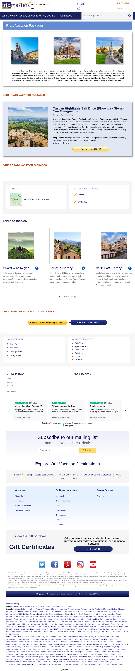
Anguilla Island (96, 637)
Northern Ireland (97, 624)
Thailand (33, 632)
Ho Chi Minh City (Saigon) (100, 647)
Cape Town (102, 642)
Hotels (77, 356)
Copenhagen (35, 644)
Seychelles (115, 627)
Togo (40, 632)
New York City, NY (75, 654)
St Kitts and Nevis (68, 629)
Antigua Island (11, 639)
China (26, 614)
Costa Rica (53, 614)
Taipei (65, 662)
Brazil (67, 612)
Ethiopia (36, 617)
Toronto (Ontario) (105, 662)
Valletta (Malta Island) (71, 664)
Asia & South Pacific (68, 475)
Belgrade (108, 639)
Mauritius (117, 622)
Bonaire (36, 612)
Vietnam (119, 632)
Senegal (101, 627)
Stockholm (46, 662)
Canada (73, 478)
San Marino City (98, 657)
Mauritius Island (113, 652)
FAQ (58, 520)
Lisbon (83, 649)
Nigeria (87, 624)
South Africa (25, 629)
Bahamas (107, 609)
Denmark (94, 614)
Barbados (122, 609)
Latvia (26, 622)
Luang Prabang (113, 649)
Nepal (51, 624)
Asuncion (43, 639)
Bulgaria (89, 612)
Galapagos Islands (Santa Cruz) (17, 647)
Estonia (29, 617)
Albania (18, 609)
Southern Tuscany (61, 268)
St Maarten (87, 629)
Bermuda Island (12, 642)
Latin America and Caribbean (97, 475)
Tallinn (71, 662)
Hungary (56, 619)
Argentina (63, 609)
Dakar (56, 644)
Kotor (43, 649)
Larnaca (77, 649)
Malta (102, 622)
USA (118, 475)
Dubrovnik (98, 644)
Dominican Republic (115, 614)
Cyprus (74, 614)
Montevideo (31, 654)
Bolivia (29, 612)
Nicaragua (79, 624)
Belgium (9, 612)
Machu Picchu (34, 652)
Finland (63, 617)
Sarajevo (36, 659)
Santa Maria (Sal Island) (14, 659)
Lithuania (43, 622)
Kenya (8, 622)
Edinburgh (106, 644)
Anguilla (39, 609)
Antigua (117, 637)
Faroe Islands (45, 617)
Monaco (9, 624)
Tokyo (95, 662)
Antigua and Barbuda (50, 609)
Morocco (26, 624)
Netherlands (59, 624)
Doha (66, 644)
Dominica (102, 614)
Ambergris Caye (55, 637)
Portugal (38, 627)
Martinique (109, 622)
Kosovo (15, 622)
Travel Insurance (63, 501)
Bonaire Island (24, 642)
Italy (93, 619)
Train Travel (80, 343)
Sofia (75, 659)
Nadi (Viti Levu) (48, 654)
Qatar (54, 627)
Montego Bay (21, 654)
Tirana (89, 662)
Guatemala (23, 619)
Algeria (24, 609)
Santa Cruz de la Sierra (113, 657)
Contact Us (19, 501)
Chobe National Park (13, 644)
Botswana (59, 612)
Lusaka (122, 649)
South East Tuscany (109, 268)
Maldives (95, 622)
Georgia (90, 617)
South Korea (35, 629)
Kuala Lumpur (58, 649)
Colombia (33, 614)
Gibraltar (112, 617)
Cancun (94, 642)
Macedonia (69, 622)
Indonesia (75, 619)
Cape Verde (113, 612)
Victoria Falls (85, 664)
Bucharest (62, 642)
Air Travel (78, 360)
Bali (69, 639)
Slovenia (17, 629)
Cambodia (97, 612)
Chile (21, 614)
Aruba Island (34, 639)
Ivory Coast (100, 619)
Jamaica (109, 619)
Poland (31, 627)
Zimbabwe (16, 634)
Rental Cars (80, 350)
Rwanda (76, 627)
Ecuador (9, 617)
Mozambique (35, 624)
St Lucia (79, 629)
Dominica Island (75, 644)
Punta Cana (10, 657)
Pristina (118, 654)
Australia (84, 609)
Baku (65, 639)
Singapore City (60, 659)
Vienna (93, 664)
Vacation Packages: (13, 604)
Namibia (45, 624)
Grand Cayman (54, 647)
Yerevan (107, 664)
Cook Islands (43, 614)
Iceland (63, 619)
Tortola (29, 664)
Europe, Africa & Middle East (24, 607)
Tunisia (45, 632)
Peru (16, 627)
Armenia (71, 609)
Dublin (90, 644)
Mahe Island (51, 652)
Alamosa (38, 637)
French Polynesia (79, 617)
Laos (20, 622)
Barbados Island (85, 639)
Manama (73, 652)
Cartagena (118, 642)
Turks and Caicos (62, 632)
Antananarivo (108, 637)
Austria (91, 609)
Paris (106, 654)
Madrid (43, 652)
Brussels (54, 642)
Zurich (121, 664)
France (69, 617)
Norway (107, 624)
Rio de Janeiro (55, 657)
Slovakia (9, 629)
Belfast (101, 639)
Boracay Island (36, 642)
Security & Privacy (22, 510)
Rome (9, 379)
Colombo (26, 644)
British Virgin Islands (77, 612)
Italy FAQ (13, 344)
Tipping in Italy (16, 352)
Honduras (38, 619)
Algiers (45, 637)
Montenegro (17, 624)
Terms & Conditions (23, 506)
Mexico (124, 622)
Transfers (79, 353)
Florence (10, 386)
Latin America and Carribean (62, 607)
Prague (112, 654)
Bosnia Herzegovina (47, 612)
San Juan (87, 657)
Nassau (65, 654)
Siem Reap (50, 659)
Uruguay (89, 632)
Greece (118, 617)
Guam (16, 619)
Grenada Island (66, 647)
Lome (97, 649)
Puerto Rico (46, 627)
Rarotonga (20, 657)
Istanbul (22, 649)
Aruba (77, 609)
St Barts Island (84, 659)
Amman (65, 637)
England (22, 617)
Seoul (42, 659)
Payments (101, 496)
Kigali (38, 649)
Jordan (121, 619)
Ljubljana (90, 649)
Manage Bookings (63, 496)
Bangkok (75, 639)
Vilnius (99, 664)
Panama (120, 624)
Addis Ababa (29, 637)
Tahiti (60, 662)
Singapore (124, 627)
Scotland (93, 627)
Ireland (82, 619)
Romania (68, 627)
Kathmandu (30, 649)
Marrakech (88, 652)
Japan (115, 619)
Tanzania (25, 632)
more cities (12, 391)
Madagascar (78, 622)
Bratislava (46, 642)
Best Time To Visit (17, 348)
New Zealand (69, 624)
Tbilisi (77, 662)
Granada (44, 647)
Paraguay (9, 627)
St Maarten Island (12, 662)
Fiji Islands (55, 617)
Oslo (85, 654)
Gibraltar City (35, 647)
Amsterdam (73, 637)
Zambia (9, 634)
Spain (44, 629)
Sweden (118, 629)
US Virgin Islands (99, 632)
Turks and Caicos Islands (47, 664)
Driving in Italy (15, 356)
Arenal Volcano (23, 639)
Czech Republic (84, 614)
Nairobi (58, 654)
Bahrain (115, 609)
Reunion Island (30, 657)
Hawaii (61, 478)
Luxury (18, 475)
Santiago (28, 659)
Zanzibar (114, 664)
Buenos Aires (80, 642)
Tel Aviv (83, 662)
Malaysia (88, 622)
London (103, 649)
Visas (58, 506)
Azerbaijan (99, 609)
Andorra (32, 609)
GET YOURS (93, 549)
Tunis (35, 664)
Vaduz (60, 664)
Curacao (68, 614)
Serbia (107, 627)
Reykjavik (40, 657)
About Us (19, 496)
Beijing (95, 639)
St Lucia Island (115, 659)
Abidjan (15, 637)
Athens (51, 639)
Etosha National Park (119, 644)
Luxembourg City (12, 652)
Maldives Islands (63, 652)
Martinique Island (100, 652)
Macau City (24, 652)
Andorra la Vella (84, 637)
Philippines (23, 627)
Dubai (85, 644)
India (69, 619)
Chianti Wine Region (16, 268)
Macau (61, 622)
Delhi (61, 644)
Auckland (58, 639)
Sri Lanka (50, 629)
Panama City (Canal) (95, 654)
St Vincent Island (26, 662)
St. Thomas (37, 662)
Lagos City (69, 649)
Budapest (70, 642)
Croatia (60, 614)
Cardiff (110, 642)
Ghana (104, 617)
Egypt (16, 617)
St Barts (58, 629)
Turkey (51, 632)
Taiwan (18, 632)
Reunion (60, 627)
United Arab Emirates (77, 632)
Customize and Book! (91, 149)
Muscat (39, 654)
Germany (97, 617)
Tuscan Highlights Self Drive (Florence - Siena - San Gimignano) (88, 110)
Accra (21, 637)
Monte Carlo (10, 654)
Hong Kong (48, 619)
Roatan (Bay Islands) (69, 657)
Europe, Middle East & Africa (40, 475)
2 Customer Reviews (61, 143)
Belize (15, 612)
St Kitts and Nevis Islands (99, 659)
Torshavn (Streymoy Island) (16, 664)
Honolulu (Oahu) (12, 649)
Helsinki (87, 647)
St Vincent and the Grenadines (103, 629)
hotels (81, 194)
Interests (59, 525)
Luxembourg (52, 622)
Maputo (80, 652)
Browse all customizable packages (46, 322)
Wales (126, 632)
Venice (9, 382)
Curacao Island (46, 644)
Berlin (115, 639)
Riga (47, 657)
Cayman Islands (12, 614)
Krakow (49, 649)
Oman (113, 624)
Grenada (9, 619)
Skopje (69, 659)
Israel (89, 619)
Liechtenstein (34, 622)
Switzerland (10, 632)
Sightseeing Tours (82, 346)
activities (82, 201)
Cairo (88, 642)
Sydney (54, 662)
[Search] (129, 15)
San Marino (84, 627)
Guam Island (78, 647)
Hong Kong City (116, 647)
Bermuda (22, 612)
